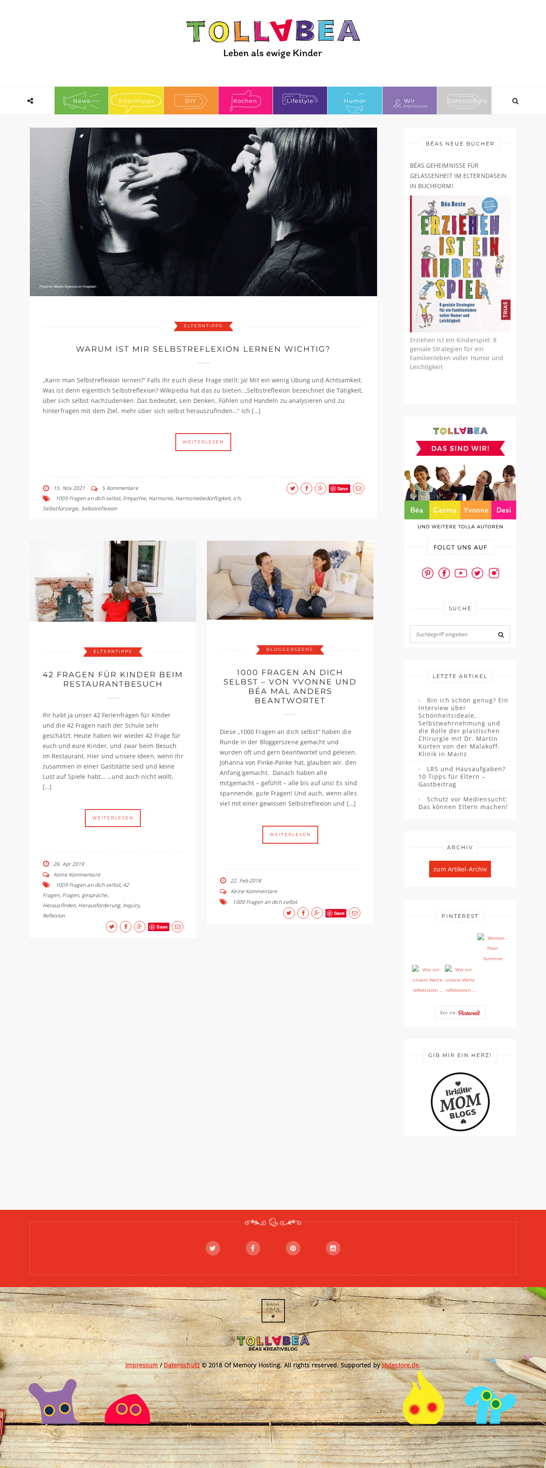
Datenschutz (467, 100)
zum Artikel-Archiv (460, 869)
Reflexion (54, 915)
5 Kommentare (120, 488)
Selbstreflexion (99, 508)
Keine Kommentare (77, 874)
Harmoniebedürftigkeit (202, 498)
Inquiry (131, 905)
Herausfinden (59, 905)
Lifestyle (300, 100)
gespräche (94, 895)
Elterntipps (136, 100)
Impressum (141, 1365)
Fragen (70, 895)
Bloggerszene (290, 649)
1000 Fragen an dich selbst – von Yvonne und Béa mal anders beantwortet (290, 686)
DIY (190, 100)
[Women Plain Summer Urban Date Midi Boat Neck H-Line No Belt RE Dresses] (492, 948)
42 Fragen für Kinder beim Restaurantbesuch (113, 679)
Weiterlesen (203, 442)
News (81, 100)
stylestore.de (400, 1365)
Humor (355, 100)
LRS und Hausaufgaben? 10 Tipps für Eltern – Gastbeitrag (461, 776)
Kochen (245, 100)
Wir (409, 100)
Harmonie (160, 498)
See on (449, 1012)
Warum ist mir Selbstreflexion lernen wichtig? (203, 349)
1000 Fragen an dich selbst (87, 498)
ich (236, 498)
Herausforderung (99, 905)
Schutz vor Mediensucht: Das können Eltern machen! (463, 803)
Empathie (134, 498)
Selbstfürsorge (60, 508)
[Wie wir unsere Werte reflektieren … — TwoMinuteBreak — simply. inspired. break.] (427, 980)
